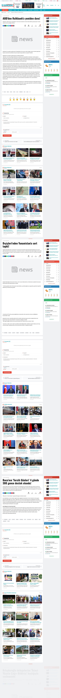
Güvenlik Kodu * (7, 129)
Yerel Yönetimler (23, 10)
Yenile (5, 132)
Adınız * (4, 116)
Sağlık (41, 10)
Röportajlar (30, 10)
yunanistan (37, 332)
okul (39, 519)
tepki (33, 332)
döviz (14, 91)
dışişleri (17, 332)
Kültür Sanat (36, 10)
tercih (8, 521)
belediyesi (5, 519)
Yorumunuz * (5, 120)
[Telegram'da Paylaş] (8, 25)
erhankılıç (21, 519)
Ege (18, 10)
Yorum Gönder (7, 135)
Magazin (10, 10)
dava (8, 91)
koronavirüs (22, 332)
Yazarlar (51, 5)
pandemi (26, 332)
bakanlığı (5, 332)
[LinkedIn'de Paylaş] (10, 25)
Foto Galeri (44, 5)
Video (48, 5)
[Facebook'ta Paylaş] (3, 25)
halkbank (21, 91)
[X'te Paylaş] (5, 25)
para (27, 91)
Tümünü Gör (51, 94)
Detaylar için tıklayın (51, 58)
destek (17, 519)
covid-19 (13, 332)
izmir (25, 519)
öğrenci (36, 519)
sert (30, 332)
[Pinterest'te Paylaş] (12, 25)
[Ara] (55, 5)
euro (17, 91)
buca (9, 519)
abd (5, 91)
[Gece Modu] (58, 5)
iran (24, 91)
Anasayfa (5, 10)
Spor (44, 10)
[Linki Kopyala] (13, 25)
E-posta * (25, 116)
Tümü (40, 167)
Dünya (15, 10)
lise (33, 519)
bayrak (10, 332)
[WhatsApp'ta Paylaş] (7, 25)
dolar (11, 91)
